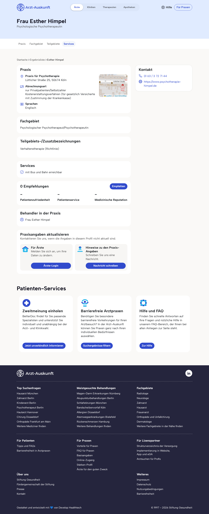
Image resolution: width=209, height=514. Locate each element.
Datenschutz (144, 484)
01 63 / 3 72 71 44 (155, 76)
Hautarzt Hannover (27, 412)
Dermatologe (144, 421)
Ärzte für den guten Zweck (92, 469)
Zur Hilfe (147, 345)
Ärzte (77, 7)
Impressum (143, 479)
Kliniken (91, 7)
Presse (20, 489)
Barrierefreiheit (145, 493)
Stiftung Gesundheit (28, 479)
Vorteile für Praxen (87, 445)
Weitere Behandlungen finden (94, 426)
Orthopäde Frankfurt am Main (34, 421)
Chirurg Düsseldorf (28, 416)
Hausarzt (142, 407)
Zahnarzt (142, 402)
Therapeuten (109, 7)
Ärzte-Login (51, 265)
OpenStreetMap (120, 95)
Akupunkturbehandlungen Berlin (95, 398)
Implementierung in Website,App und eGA (153, 452)
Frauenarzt (143, 412)
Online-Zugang (85, 460)
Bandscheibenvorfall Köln (91, 407)
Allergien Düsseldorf (88, 412)
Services (69, 43)
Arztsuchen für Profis (149, 458)
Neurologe (143, 398)
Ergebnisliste (37, 59)
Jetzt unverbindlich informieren (44, 345)
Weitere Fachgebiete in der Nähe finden (160, 426)
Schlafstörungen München (92, 402)
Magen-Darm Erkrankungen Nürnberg (98, 393)
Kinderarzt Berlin (26, 402)
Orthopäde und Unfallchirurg (153, 416)
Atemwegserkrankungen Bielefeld (96, 416)
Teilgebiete (53, 43)
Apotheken (129, 7)
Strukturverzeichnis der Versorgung (157, 445)
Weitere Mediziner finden (31, 426)
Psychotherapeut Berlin (30, 407)
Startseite (22, 59)
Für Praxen (183, 7)
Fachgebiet (36, 43)
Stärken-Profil (84, 464)
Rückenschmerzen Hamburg (93, 421)
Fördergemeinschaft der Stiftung (35, 484)
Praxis (22, 43)
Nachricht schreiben (105, 265)
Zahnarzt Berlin (25, 398)
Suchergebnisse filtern (96, 345)
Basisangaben (85, 455)
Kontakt (21, 493)
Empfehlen (118, 186)
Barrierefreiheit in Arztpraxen (33, 450)
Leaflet (108, 95)
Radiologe (142, 393)
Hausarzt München (27, 393)
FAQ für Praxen (85, 450)
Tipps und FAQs (26, 445)
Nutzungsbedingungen (150, 489)
